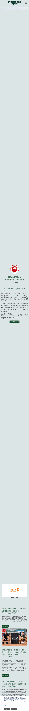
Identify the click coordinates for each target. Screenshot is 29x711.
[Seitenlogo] (14, 3)
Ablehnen (14, 709)
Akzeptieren (6, 709)
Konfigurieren (6, 705)
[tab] (10, 597)
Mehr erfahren (5, 626)
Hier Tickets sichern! (14, 321)
